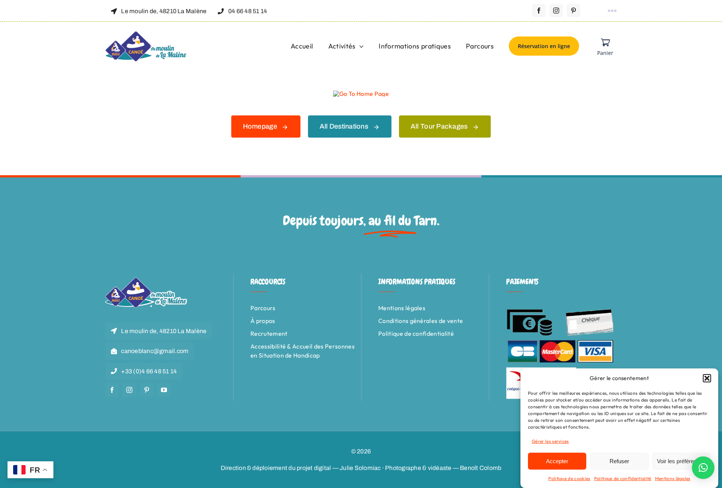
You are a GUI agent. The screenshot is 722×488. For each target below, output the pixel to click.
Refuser (619, 461)
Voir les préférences (681, 461)
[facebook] (539, 10)
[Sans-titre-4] (146, 34)
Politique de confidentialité (622, 478)
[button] (707, 378)
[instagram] (556, 10)
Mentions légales (672, 478)
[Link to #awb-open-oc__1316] (612, 10)
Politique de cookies (569, 478)
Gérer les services (550, 441)
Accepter (557, 461)
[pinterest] (573, 10)
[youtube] (164, 390)
